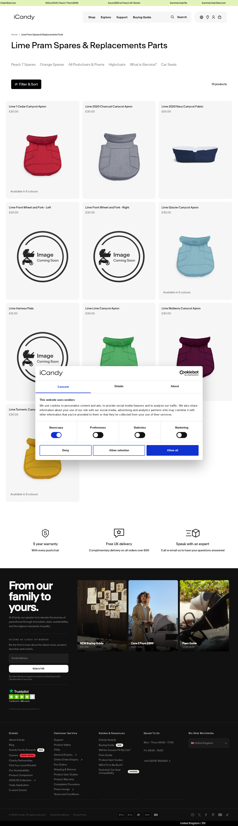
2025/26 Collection (20, 780)
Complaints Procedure (67, 784)
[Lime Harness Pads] (42, 352)
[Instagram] (192, 815)
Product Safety (62, 744)
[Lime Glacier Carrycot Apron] (195, 251)
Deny (65, 450)
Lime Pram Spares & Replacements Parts (42, 34)
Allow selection (119, 450)
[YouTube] (220, 815)
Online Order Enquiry (66, 759)
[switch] (98, 435)
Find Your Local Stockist (22, 765)
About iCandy (17, 739)
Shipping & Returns (65, 769)
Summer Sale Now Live (173, 2)
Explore (106, 17)
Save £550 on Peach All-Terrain (116, 2)
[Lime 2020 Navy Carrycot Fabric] (195, 150)
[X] (199, 814)
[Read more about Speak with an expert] (192, 541)
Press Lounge (62, 789)
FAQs (57, 749)
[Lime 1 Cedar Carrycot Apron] (42, 150)
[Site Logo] (24, 17)
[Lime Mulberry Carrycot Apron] (195, 352)
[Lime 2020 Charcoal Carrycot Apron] (119, 150)
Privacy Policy (79, 815)
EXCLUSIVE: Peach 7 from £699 (53, 2)
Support (122, 17)
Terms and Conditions (66, 794)
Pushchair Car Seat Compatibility (118, 771)
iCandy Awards (107, 739)
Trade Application (19, 785)
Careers (21, 755)
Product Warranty (64, 779)
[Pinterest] (213, 815)
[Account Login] (213, 17)
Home (14, 34)
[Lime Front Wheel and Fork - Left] (42, 251)
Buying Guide (142, 17)
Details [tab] (119, 386)
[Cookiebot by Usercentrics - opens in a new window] (182, 373)
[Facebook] (206, 815)
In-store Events (18, 790)
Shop (91, 17)
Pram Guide (105, 755)
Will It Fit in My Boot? (111, 765)
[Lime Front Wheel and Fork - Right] (119, 251)
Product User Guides (66, 774)
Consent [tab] (63, 386)
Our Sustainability (19, 770)
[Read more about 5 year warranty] (45, 541)
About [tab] (175, 386)
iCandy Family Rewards (26, 750)
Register (39, 669)
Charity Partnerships (21, 760)
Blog (11, 744)
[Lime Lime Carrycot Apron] (119, 352)
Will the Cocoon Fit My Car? (115, 750)
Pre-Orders (60, 764)
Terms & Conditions (59, 815)
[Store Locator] (207, 17)
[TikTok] (227, 815)
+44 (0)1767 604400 (156, 761)
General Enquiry (63, 754)
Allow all (172, 450)
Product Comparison (21, 775)
